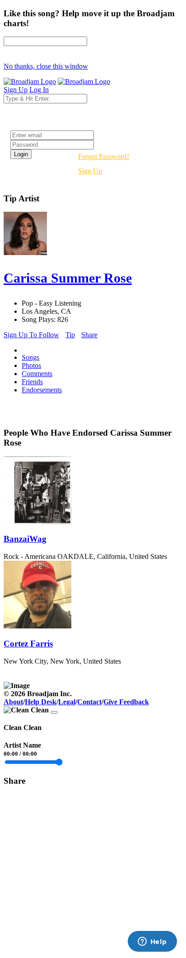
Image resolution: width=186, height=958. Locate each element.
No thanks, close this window (46, 66)
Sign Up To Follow (31, 335)
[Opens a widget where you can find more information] (152, 942)
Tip (70, 335)
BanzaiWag (25, 539)
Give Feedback (126, 702)
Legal (66, 702)
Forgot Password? (104, 156)
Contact (89, 702)
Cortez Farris (28, 643)
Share (89, 335)
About (13, 702)
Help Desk (40, 702)
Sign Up (90, 171)
